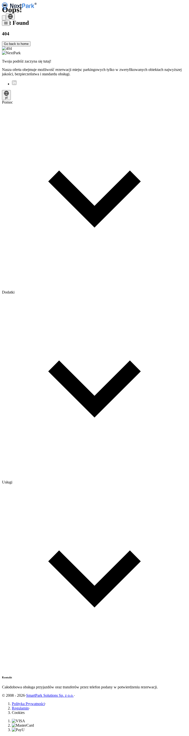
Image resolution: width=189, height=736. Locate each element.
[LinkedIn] (14, 84)
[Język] (10, 16)
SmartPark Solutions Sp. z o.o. (50, 695)
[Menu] (6, 23)
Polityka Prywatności (28, 704)
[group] (94, 195)
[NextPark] (20, 11)
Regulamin (20, 708)
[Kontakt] (4, 17)
